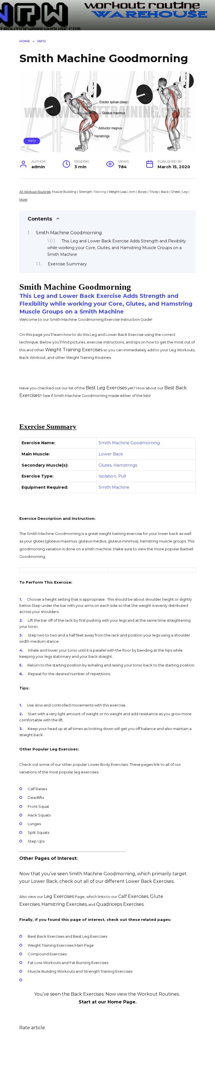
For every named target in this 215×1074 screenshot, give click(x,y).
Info (32, 141)
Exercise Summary (67, 263)
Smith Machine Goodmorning (69, 232)
